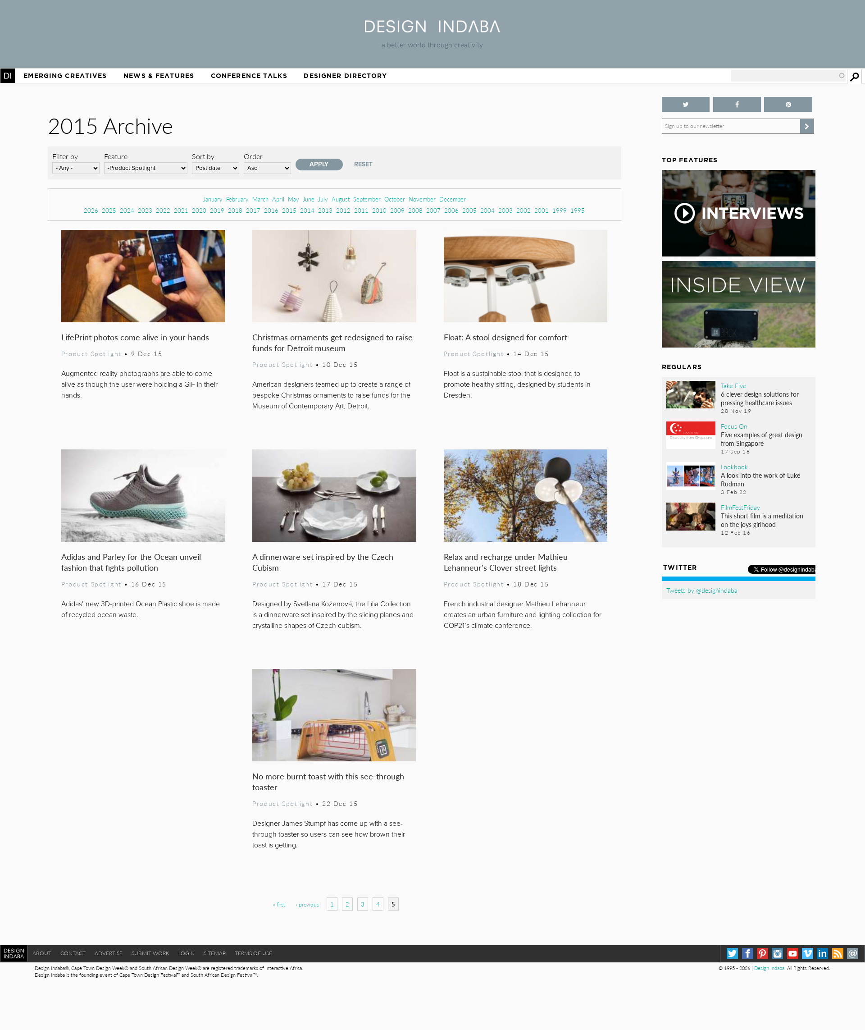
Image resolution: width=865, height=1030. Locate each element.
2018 (235, 210)
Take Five (733, 385)
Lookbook (734, 466)
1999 (559, 210)
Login (186, 953)
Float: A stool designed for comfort (505, 337)
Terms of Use (253, 953)
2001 (541, 210)
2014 (307, 210)
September (367, 199)
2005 (469, 210)
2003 (505, 210)
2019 (217, 210)
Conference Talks (249, 75)
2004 (487, 210)
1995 (577, 210)
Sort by (203, 156)
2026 (91, 210)
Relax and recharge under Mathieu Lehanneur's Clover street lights (506, 562)
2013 (325, 210)
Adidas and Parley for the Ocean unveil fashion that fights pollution (131, 562)
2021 (181, 210)
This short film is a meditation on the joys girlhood (762, 520)
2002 (523, 210)
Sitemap (215, 953)
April (278, 199)
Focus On (734, 425)
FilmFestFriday (740, 507)
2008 (415, 210)
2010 (379, 210)
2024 (127, 210)
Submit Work (150, 953)
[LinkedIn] (822, 953)
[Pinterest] (762, 953)
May (293, 199)
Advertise (109, 953)
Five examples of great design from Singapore (761, 439)
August (341, 199)
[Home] (432, 29)
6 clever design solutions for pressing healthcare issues (760, 398)
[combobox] (788, 76)
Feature (115, 156)
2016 (271, 210)
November (422, 199)
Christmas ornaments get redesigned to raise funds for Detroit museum (332, 342)
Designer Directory (345, 75)
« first (279, 904)
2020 (199, 210)
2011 (361, 210)
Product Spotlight (91, 353)
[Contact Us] (852, 953)
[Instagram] (777, 953)
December (452, 199)
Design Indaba (769, 968)
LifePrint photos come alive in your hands (135, 337)
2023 (145, 210)
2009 (397, 210)
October (394, 199)
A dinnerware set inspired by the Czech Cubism (322, 562)
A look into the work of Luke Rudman (760, 479)
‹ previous (307, 904)
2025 (109, 210)
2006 (451, 210)
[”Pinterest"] (788, 104)
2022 (163, 210)
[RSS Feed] (837, 953)
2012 (343, 210)
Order (253, 156)
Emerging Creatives (65, 75)
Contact (73, 953)
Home (7, 76)
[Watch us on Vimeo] (807, 953)
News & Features (158, 75)
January (213, 199)
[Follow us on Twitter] (686, 104)
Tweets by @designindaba (702, 590)
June (308, 199)
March (260, 199)
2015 (289, 210)
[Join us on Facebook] (737, 104)
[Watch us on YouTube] (792, 953)
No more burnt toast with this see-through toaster (328, 781)
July (323, 199)
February (237, 199)
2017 (253, 210)
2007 (433, 210)
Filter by (65, 156)
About (41, 953)
